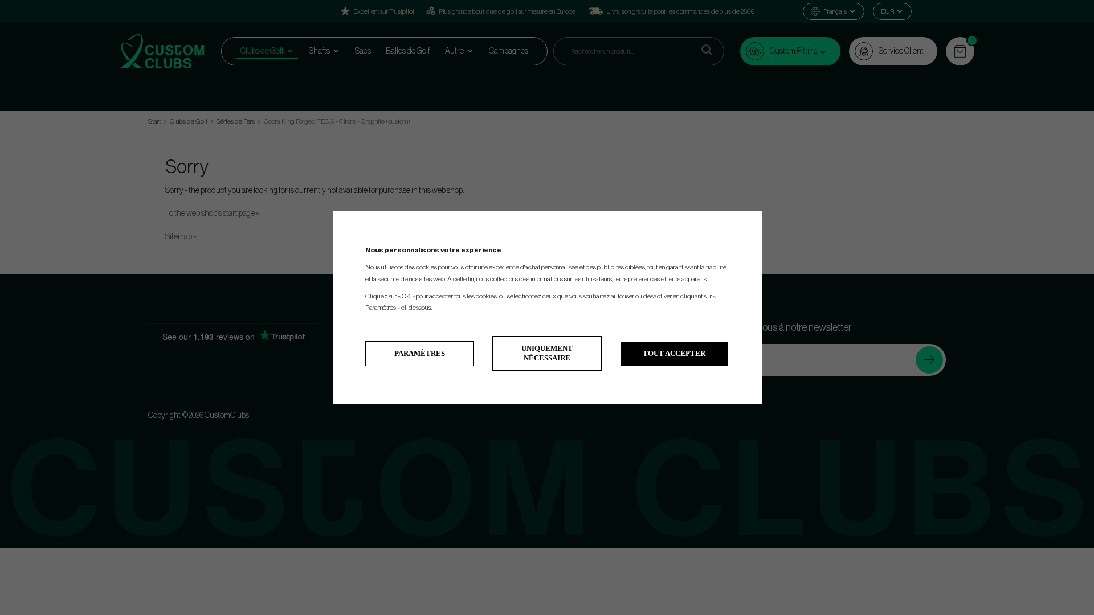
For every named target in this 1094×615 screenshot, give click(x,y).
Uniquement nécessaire (547, 353)
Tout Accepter (674, 353)
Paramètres (419, 353)
